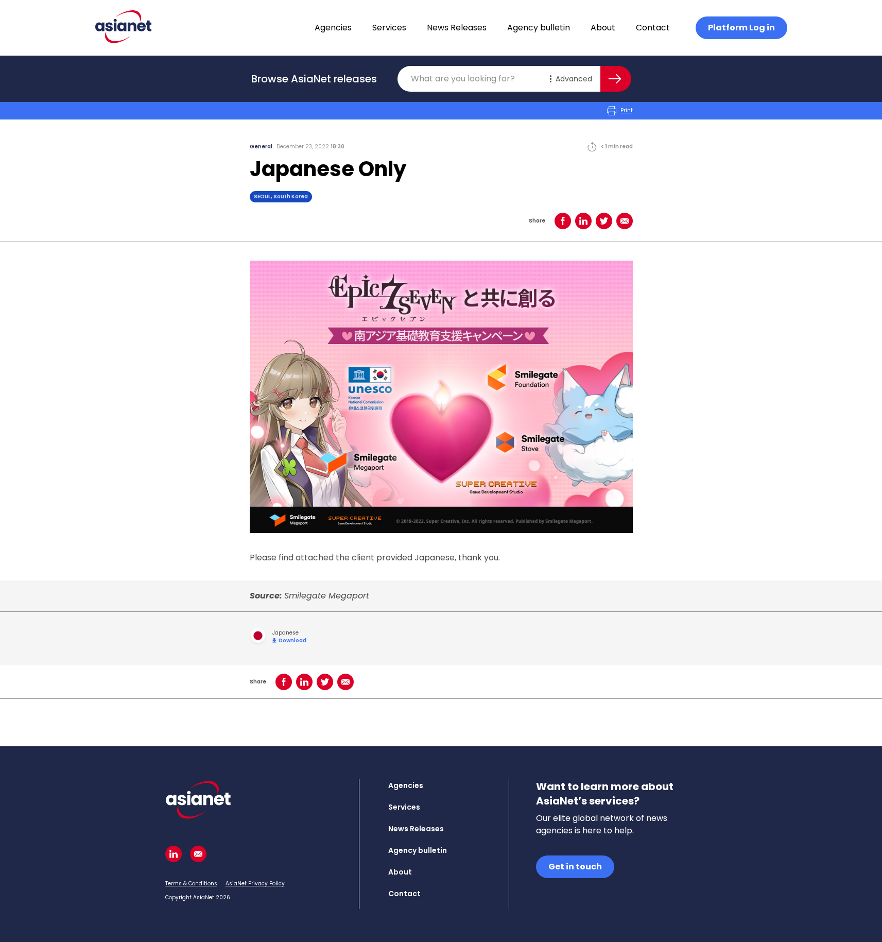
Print (626, 110)
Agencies (333, 27)
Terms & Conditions (191, 883)
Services (389, 27)
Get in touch (575, 866)
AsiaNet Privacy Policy (255, 883)
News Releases (457, 27)
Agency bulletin (538, 27)
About (603, 27)
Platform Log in (741, 27)
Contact (653, 27)
